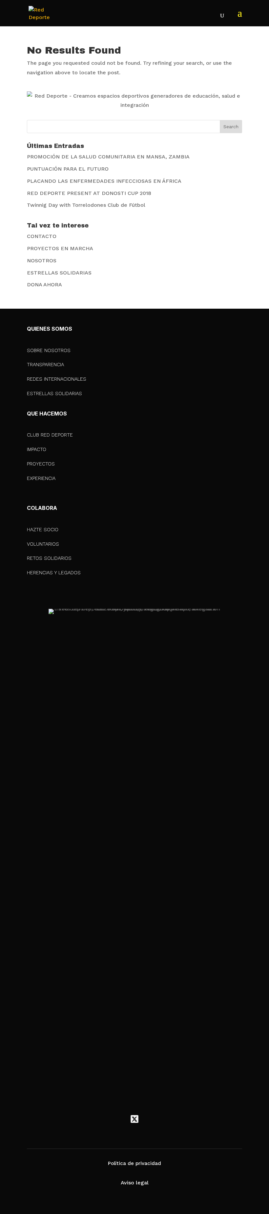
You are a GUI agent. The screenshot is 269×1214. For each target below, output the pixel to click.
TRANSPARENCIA (45, 365)
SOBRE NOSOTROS (49, 350)
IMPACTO (36, 449)
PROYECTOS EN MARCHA (60, 248)
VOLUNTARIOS (43, 544)
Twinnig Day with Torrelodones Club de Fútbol (86, 205)
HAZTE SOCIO (42, 530)
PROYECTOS (41, 464)
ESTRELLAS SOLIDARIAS (59, 273)
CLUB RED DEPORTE (50, 435)
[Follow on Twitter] (134, 1119)
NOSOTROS (41, 260)
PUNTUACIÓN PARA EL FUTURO (68, 169)
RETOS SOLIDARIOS (49, 558)
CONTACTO (41, 236)
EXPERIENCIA (41, 478)
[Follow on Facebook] (121, 1119)
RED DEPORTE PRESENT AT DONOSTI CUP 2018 (89, 193)
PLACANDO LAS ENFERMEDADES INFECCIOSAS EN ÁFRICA (104, 181)
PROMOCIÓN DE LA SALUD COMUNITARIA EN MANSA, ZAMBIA (108, 157)
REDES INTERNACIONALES (56, 379)
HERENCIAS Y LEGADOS (54, 573)
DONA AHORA (44, 284)
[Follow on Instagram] (148, 1119)
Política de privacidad (134, 1163)
